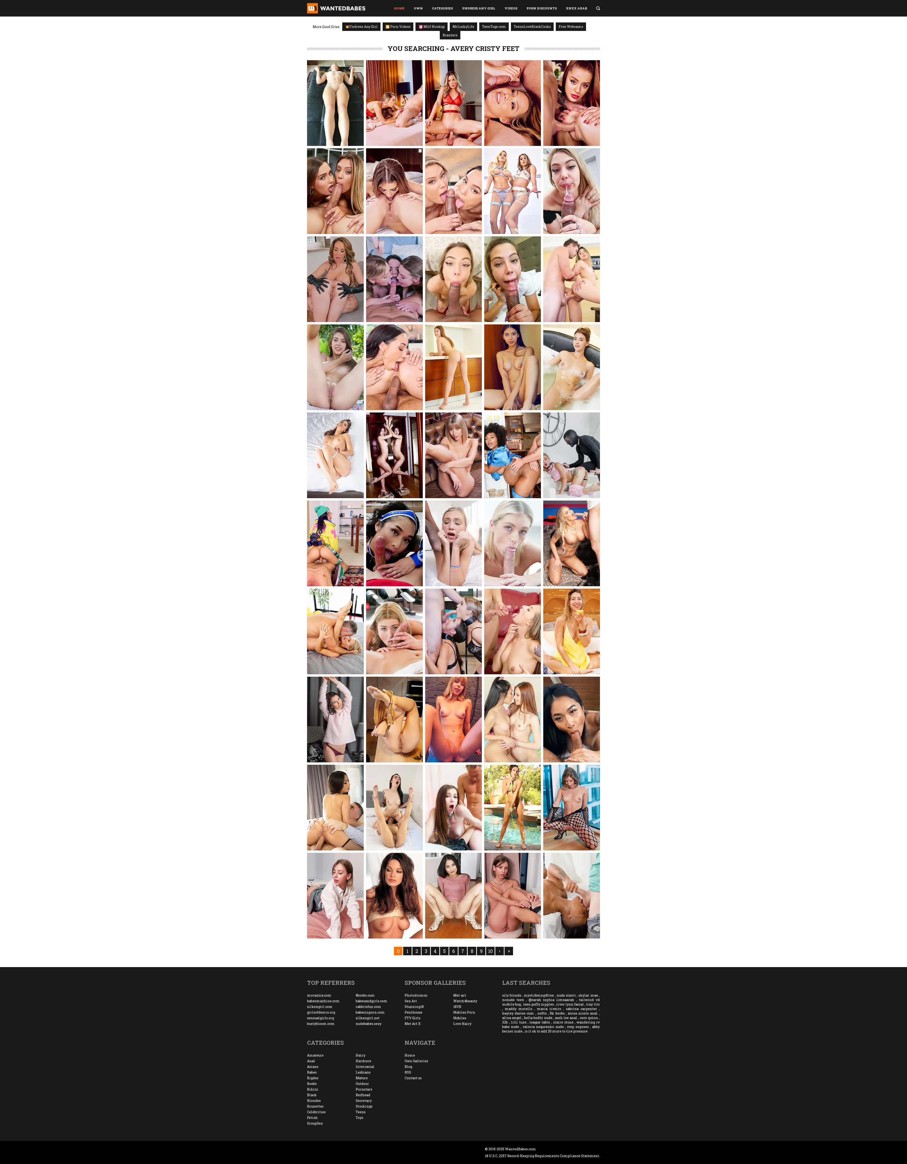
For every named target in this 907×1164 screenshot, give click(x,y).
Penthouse (413, 1012)
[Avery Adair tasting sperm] (512, 631)
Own (418, 8)
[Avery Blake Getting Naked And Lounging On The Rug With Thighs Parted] (335, 719)
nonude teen (513, 1000)
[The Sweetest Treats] (453, 367)
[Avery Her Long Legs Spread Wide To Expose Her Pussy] (512, 896)
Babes (312, 1072)
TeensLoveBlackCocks (532, 26)
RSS (408, 1072)
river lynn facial (570, 1004)
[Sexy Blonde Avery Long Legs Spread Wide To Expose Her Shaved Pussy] (453, 455)
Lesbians (363, 1072)
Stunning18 (414, 1006)
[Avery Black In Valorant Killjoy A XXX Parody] (335, 543)
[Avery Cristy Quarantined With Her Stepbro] (453, 279)
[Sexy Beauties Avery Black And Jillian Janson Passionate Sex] (512, 719)
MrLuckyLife (463, 26)
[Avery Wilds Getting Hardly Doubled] (453, 807)
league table (540, 1022)
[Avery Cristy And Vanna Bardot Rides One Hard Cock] (571, 103)
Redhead (363, 1095)
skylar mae (588, 995)
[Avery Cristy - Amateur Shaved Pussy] (335, 103)
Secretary (364, 1100)
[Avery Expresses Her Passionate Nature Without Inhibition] (335, 455)
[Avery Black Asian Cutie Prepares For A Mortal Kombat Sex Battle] (394, 543)
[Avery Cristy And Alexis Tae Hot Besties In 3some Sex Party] (453, 191)
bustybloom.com (321, 1023)
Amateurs (315, 1055)
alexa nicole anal (583, 1013)
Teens (361, 1112)
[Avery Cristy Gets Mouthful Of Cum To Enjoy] (512, 279)
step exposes (578, 1026)
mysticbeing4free (539, 995)
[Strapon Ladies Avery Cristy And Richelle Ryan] (335, 279)
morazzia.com (319, 995)
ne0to (542, 1013)
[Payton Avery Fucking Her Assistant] (512, 543)
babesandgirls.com (371, 1001)
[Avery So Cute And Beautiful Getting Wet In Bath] (571, 367)
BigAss (312, 1078)
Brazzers (450, 35)
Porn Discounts (541, 8)
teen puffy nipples (538, 1004)
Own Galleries (416, 1061)
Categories (442, 8)
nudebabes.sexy (368, 1023)
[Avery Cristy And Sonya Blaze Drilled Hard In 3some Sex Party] (335, 191)
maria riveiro (549, 1009)
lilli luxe (518, 1022)
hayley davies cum (518, 1013)
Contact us (413, 1078)
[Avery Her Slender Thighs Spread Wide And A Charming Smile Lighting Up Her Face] (571, 631)
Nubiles (459, 1018)
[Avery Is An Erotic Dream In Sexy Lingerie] (453, 719)
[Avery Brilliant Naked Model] (394, 455)
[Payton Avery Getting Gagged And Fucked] (571, 455)
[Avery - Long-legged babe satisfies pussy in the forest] (335, 367)
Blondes (314, 1100)
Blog (408, 1066)
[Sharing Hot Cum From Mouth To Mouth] (394, 367)
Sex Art (411, 1001)
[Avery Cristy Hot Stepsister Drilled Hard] (571, 191)
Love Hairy (462, 1023)
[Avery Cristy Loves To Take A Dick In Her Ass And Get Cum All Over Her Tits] (512, 103)
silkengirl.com (320, 1006)
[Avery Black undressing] (453, 896)
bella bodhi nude (538, 1017)
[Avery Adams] (394, 896)
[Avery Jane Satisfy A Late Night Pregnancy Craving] (512, 455)
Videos (511, 8)
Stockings (364, 1106)
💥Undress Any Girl (361, 26)
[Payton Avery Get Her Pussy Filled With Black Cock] (453, 543)
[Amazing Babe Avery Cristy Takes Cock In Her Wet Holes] (453, 103)
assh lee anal (566, 1017)
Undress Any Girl (478, 8)
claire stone (563, 1022)
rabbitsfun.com (368, 1006)
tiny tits (592, 1004)
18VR (457, 1006)
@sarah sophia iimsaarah (551, 1000)
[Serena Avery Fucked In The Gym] (394, 631)
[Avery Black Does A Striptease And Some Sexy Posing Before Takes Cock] (571, 719)
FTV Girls (412, 1018)
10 (490, 951)
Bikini (312, 1089)
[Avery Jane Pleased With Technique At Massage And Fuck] (571, 896)
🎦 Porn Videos (398, 26)
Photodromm (416, 995)
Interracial (365, 1066)
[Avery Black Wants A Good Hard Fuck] (335, 807)
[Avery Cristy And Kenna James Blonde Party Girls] (512, 191)
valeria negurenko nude (543, 1026)
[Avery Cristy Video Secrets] (394, 103)
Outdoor (362, 1083)
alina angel (512, 1017)
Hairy (360, 1055)
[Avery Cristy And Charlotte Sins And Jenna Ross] (394, 279)
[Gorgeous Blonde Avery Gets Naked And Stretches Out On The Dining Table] (394, 719)
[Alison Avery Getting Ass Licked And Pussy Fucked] (571, 543)
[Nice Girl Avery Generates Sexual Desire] (512, 367)
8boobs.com (365, 995)
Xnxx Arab (576, 8)
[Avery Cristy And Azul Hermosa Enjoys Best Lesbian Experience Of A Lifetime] (394, 191)
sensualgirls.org (320, 1018)
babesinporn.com (370, 1012)
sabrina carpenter (581, 1009)
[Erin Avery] (512, 807)
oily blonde (511, 995)
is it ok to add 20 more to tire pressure (556, 1031)
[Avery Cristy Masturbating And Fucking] (571, 279)
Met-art (459, 995)
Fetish (312, 1117)
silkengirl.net (368, 1018)
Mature (362, 1078)
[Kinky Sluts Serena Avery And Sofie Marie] (453, 631)
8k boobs (557, 1013)
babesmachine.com (323, 1001)
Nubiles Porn (464, 1012)
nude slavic (566, 995)
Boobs (312, 1083)
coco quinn (589, 1017)
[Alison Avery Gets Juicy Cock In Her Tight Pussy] (335, 631)
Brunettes (315, 1106)
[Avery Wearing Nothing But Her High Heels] (571, 807)
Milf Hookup (434, 26)
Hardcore (363, 1061)
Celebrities (316, 1112)
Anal (311, 1061)
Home (399, 8)
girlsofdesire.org (321, 1012)
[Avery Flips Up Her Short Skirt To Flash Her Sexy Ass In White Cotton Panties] (335, 896)
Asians (312, 1066)
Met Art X (413, 1023)
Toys (359, 1117)
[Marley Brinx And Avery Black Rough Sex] (394, 807)
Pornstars (364, 1089)
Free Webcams (571, 26)
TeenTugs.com (494, 26)
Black (312, 1095)
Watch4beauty (465, 1001)
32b (505, 1022)
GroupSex (315, 1123)
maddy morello (518, 1009)
